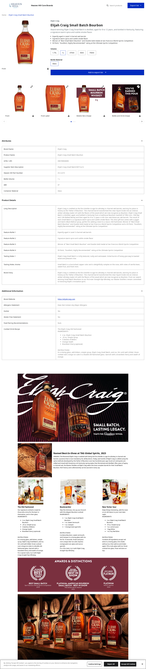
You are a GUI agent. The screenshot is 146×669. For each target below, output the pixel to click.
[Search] (107, 5)
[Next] (142, 121)
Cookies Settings (94, 664)
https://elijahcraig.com (66, 299)
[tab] (71, 121)
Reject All (111, 664)
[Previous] (4, 121)
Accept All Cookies (128, 664)
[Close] (142, 663)
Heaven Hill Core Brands (42, 5)
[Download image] (48, 69)
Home (4, 15)
